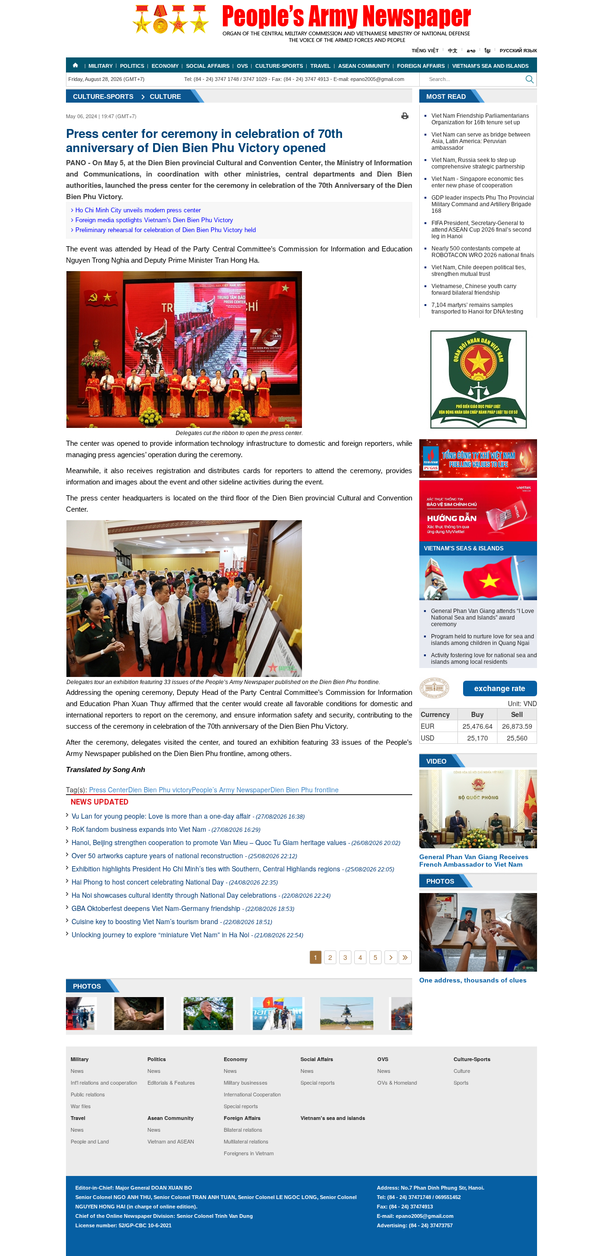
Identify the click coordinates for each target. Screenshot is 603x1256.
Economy (165, 66)
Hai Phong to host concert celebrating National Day (175, 881)
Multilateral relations (246, 1141)
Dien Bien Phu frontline (304, 789)
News (77, 1070)
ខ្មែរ (487, 50)
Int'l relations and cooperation (104, 1082)
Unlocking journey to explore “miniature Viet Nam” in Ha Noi (187, 934)
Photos (440, 881)
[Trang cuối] (405, 957)
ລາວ (471, 50)
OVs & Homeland (397, 1082)
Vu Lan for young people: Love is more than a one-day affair (188, 816)
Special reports (241, 1106)
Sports (461, 1082)
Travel (320, 66)
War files (81, 1106)
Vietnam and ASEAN (170, 1141)
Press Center (108, 789)
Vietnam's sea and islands (490, 66)
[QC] (478, 456)
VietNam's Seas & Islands (464, 548)
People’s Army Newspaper (231, 789)
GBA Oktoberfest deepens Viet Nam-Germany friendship (183, 908)
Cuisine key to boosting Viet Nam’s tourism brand (172, 921)
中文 (452, 50)
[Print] (404, 115)
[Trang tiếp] (391, 957)
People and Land (90, 1141)
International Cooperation (252, 1094)
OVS (242, 66)
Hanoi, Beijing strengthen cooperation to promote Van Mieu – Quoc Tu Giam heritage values (236, 842)
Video (436, 761)
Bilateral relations (243, 1129)
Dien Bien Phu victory (160, 789)
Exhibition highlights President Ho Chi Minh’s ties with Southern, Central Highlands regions (233, 868)
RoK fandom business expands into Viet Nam (166, 829)
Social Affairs (207, 66)
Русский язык (518, 50)
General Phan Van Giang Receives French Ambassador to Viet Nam (474, 860)
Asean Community (364, 66)
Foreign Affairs (421, 66)
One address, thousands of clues (473, 980)
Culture (165, 96)
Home (75, 64)
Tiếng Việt (425, 50)
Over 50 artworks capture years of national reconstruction (184, 855)
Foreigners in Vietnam (249, 1153)
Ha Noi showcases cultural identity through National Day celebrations (201, 895)
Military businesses (246, 1082)
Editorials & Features (171, 1082)
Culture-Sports (279, 66)
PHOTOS (87, 986)
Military (101, 66)
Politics (132, 66)
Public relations (88, 1094)
